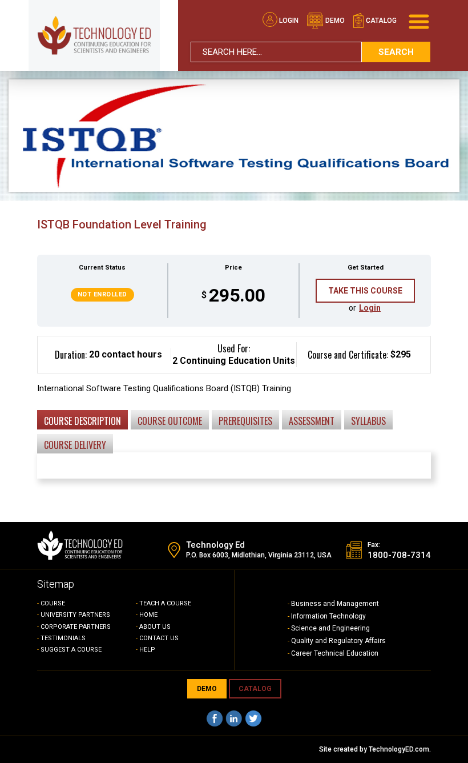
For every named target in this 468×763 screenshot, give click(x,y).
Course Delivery (75, 445)
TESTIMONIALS (63, 638)
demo (334, 21)
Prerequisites (245, 421)
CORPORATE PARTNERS (76, 627)
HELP (147, 649)
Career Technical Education (334, 653)
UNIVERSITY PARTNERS (75, 615)
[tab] (82, 419)
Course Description (82, 421)
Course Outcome (170, 421)
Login (288, 21)
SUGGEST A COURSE (71, 649)
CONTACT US (159, 638)
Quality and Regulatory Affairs (338, 641)
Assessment (311, 421)
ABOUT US (155, 627)
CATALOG (255, 689)
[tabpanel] (234, 416)
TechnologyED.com (399, 749)
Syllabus (368, 421)
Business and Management (335, 604)
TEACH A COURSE (165, 603)
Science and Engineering (330, 628)
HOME (148, 615)
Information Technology (328, 616)
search (396, 52)
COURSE (53, 603)
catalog (380, 21)
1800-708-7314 (399, 555)
